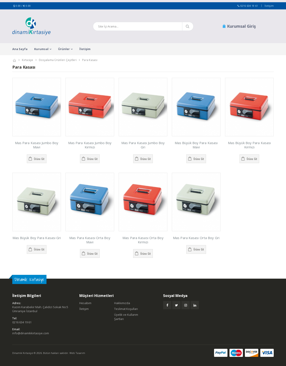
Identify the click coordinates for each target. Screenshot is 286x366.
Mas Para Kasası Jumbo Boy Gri (143, 145)
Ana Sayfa (19, 49)
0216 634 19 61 (249, 5)
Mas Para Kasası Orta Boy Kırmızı (142, 240)
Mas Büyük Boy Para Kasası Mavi (196, 145)
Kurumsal (41, 49)
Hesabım (85, 303)
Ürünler (64, 49)
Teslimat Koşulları (126, 309)
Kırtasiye (27, 60)
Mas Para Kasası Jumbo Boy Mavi (37, 145)
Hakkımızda (122, 303)
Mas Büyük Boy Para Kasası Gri (37, 238)
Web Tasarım (77, 353)
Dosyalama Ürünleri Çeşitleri (58, 60)
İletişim (269, 5)
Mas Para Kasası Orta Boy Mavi (89, 240)
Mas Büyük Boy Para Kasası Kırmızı (249, 145)
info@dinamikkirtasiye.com (30, 333)
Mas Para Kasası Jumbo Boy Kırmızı (90, 145)
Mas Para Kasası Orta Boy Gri (196, 238)
